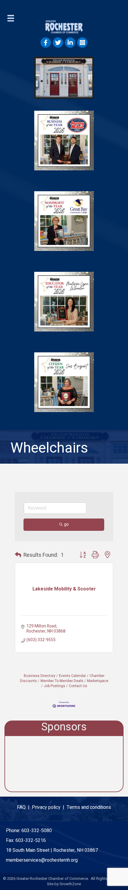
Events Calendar (72, 675)
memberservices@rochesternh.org (42, 860)
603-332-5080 (36, 830)
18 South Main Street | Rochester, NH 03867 (52, 850)
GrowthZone (70, 884)
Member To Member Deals (61, 681)
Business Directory (39, 675)
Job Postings (54, 686)
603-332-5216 (30, 840)
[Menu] (10, 18)
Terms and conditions (89, 807)
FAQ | (24, 807)
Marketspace (97, 681)
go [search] (66, 524)
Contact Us (78, 686)
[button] (18, 555)
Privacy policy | (49, 807)
